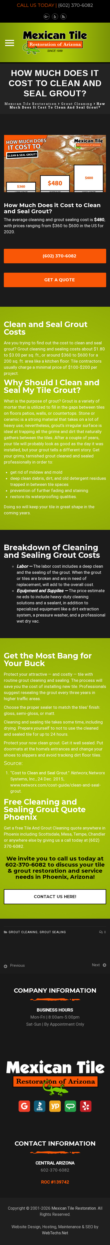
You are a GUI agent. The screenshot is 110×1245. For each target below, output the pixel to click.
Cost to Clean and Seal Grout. (40, 772)
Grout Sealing (53, 932)
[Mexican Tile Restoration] (55, 42)
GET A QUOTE (59, 280)
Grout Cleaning (23, 932)
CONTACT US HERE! (55, 896)
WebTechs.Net (55, 1233)
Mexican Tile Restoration (73, 1208)
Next (96, 965)
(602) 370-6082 (75, 5)
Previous (17, 965)
